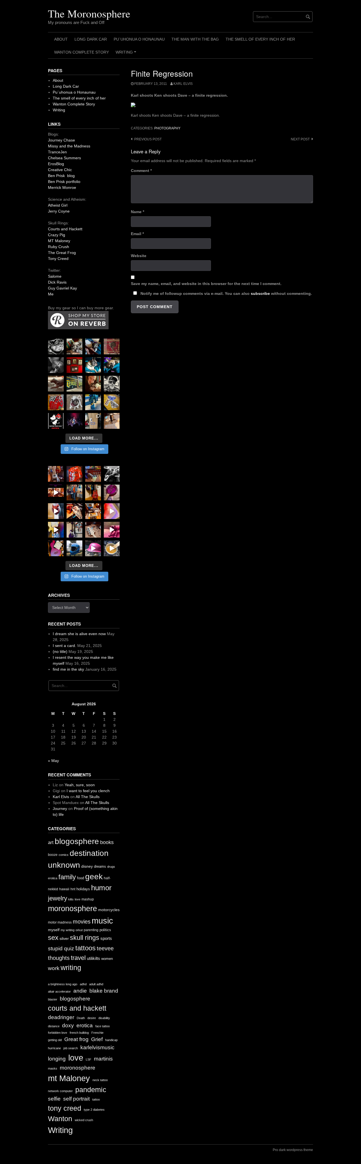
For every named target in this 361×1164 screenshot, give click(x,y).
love (77, 899)
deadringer (61, 1017)
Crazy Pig (56, 235)
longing (57, 1059)
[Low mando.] (112, 474)
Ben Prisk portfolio (64, 181)
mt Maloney (69, 1078)
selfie (54, 1099)
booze (53, 855)
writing (71, 967)
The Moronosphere (89, 13)
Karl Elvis (183, 84)
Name (137, 211)
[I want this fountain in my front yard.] (56, 384)
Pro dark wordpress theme (293, 1150)
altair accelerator (59, 991)
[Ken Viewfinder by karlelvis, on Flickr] (146, 105)
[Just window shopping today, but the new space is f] (74, 384)
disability (104, 1018)
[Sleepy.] (74, 346)
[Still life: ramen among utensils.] (56, 346)
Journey (60, 808)
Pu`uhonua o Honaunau (139, 39)
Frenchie (97, 1032)
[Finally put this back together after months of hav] (93, 492)
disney (87, 866)
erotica (52, 878)
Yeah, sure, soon (80, 785)
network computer (60, 1091)
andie (80, 991)
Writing (127, 54)
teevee (105, 948)
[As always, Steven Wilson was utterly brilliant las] (74, 421)
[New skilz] (74, 511)
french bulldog (79, 1032)
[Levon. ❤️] (93, 384)
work (54, 968)
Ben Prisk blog (61, 175)
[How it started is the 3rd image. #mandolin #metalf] (74, 530)
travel (78, 957)
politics (105, 930)
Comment (141, 170)
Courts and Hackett (65, 229)
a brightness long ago (62, 984)
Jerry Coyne (59, 211)
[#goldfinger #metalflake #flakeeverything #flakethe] (112, 548)
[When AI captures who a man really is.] (112, 384)
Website (138, 255)
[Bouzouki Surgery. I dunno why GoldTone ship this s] (93, 474)
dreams (100, 866)
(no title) (60, 651)
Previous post (148, 139)
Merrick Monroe (62, 187)
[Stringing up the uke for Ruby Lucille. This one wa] (56, 548)
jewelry (57, 898)
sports (106, 938)
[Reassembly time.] (93, 530)
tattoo (96, 1099)
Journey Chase (61, 140)
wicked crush (84, 1120)
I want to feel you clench (88, 790)
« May (53, 760)
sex (53, 937)
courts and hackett (77, 1008)
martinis (103, 1059)
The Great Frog (62, 252)
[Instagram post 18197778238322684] (112, 365)
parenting (91, 930)
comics (64, 854)
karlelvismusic (97, 1047)
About (61, 39)
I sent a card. (64, 645)
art (51, 842)
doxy (68, 1025)
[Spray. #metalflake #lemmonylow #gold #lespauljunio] (56, 530)
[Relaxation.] (56, 365)
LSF (88, 1059)
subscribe (260, 293)
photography (167, 128)
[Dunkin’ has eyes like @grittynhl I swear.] (74, 402)
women (107, 959)
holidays (83, 889)
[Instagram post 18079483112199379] (56, 492)
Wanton (60, 1119)
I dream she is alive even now (79, 633)
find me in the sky (68, 669)
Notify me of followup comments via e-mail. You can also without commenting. (225, 293)
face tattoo (102, 1026)
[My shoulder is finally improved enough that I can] (56, 474)
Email (137, 233)
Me (51, 294)
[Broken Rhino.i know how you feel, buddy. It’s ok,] (93, 402)
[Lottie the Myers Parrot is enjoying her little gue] (112, 346)
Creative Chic (60, 169)
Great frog (76, 1039)
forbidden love (57, 1032)
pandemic (90, 1090)
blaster (52, 999)
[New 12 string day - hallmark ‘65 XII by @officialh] (74, 492)
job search (70, 1048)
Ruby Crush (58, 246)
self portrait (76, 1099)
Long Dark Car (90, 39)
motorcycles (109, 909)
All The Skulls (88, 796)
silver (64, 938)
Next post (300, 139)
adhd (83, 984)
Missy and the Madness (69, 146)
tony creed (64, 1108)
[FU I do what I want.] (112, 421)
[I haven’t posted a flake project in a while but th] (74, 548)
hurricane (54, 1048)
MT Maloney (59, 240)
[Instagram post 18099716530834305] (93, 365)
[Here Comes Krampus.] (112, 511)
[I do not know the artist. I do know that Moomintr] (56, 421)
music (102, 920)
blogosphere (77, 841)
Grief (97, 1039)
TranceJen (57, 152)
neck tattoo (100, 1080)
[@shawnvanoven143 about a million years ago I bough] (74, 365)
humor (101, 888)
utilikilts (93, 958)
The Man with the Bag (195, 39)
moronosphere (72, 908)
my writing (67, 930)
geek (94, 876)
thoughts (59, 958)
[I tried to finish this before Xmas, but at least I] (56, 511)
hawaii (64, 889)
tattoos (85, 948)
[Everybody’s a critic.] (93, 346)
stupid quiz (61, 948)
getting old (55, 1040)
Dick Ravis (57, 282)
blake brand (103, 991)
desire (91, 1018)
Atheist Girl (57, 205)
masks (52, 1068)
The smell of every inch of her (260, 39)
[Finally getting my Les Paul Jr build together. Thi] (93, 511)
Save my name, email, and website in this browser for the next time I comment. (206, 283)
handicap (111, 1040)
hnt (73, 889)
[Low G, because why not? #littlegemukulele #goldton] (112, 492)
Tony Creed (58, 258)
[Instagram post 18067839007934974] (93, 548)
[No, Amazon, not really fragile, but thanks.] (74, 474)
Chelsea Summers (64, 158)
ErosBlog (56, 164)
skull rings (84, 937)
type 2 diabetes (94, 1109)
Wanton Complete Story (81, 52)
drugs (111, 866)
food (80, 878)
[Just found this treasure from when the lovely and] (112, 402)
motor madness (60, 922)
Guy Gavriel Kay (62, 288)
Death (81, 1018)
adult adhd (96, 984)
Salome (54, 276)
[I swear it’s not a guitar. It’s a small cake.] (93, 421)
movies (82, 921)
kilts (71, 899)
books (107, 842)
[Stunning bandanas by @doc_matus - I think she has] (56, 402)
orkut (79, 930)
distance (54, 1026)
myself (54, 929)
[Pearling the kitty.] (112, 530)
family (67, 877)
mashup (88, 899)
